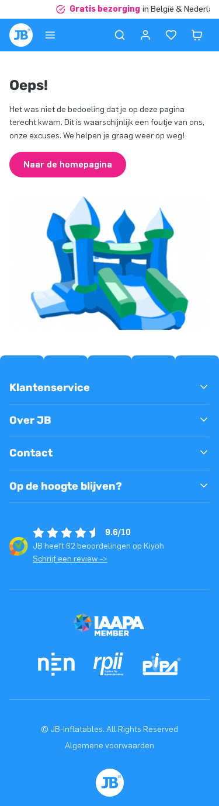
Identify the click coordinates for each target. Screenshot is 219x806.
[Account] (145, 35)
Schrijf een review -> (70, 559)
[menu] (50, 35)
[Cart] (197, 35)
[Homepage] (21, 35)
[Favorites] (171, 35)
